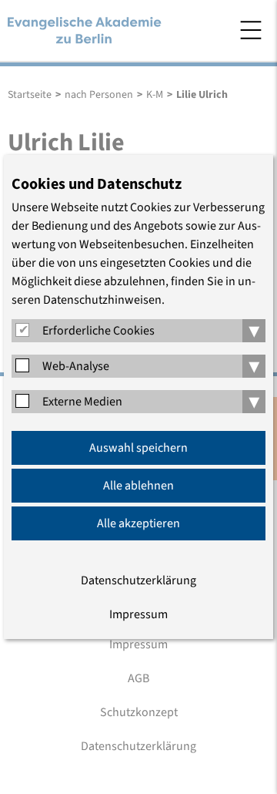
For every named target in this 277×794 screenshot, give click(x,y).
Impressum (138, 614)
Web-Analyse (75, 366)
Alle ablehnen (138, 485)
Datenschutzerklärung (138, 580)
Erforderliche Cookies (98, 330)
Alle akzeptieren (138, 523)
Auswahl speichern (138, 447)
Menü (251, 30)
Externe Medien (82, 401)
